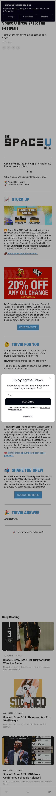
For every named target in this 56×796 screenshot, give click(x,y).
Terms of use (45, 407)
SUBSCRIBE (28, 401)
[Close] (50, 378)
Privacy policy (16, 410)
